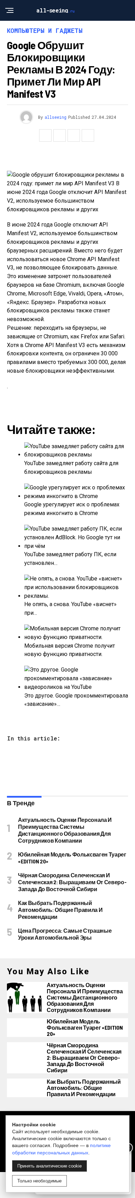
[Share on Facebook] (45, 135)
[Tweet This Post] (59, 135)
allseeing (55, 117)
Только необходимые (39, 1180)
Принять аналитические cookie (49, 1166)
